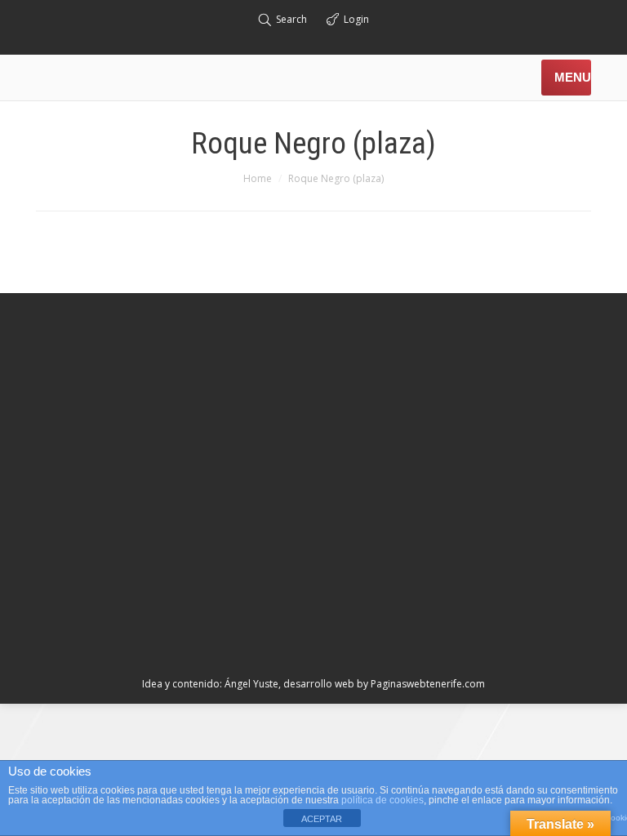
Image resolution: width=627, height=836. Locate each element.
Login (356, 19)
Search (291, 19)
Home (257, 178)
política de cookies (382, 800)
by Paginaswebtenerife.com (421, 684)
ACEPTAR (321, 819)
